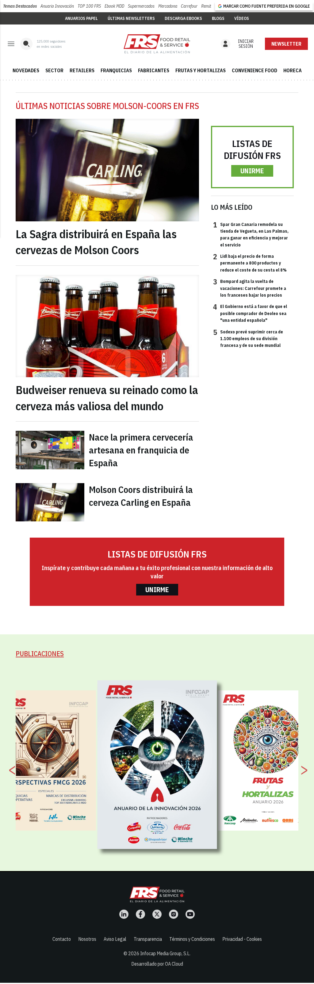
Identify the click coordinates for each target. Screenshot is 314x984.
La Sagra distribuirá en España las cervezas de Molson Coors (96, 242)
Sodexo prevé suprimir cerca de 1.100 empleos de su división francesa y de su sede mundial (248, 338)
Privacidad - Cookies (242, 939)
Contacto (61, 939)
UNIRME (252, 170)
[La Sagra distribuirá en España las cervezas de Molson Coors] (107, 170)
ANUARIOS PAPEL (81, 18)
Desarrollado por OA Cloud (157, 964)
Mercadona (167, 6)
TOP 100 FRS (89, 6)
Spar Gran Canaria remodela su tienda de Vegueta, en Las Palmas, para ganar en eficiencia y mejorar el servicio (251, 234)
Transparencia (148, 939)
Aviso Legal (115, 939)
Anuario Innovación (57, 6)
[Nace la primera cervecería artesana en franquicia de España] (50, 450)
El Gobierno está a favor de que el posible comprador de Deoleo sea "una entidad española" (250, 313)
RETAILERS (82, 70)
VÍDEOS (241, 18)
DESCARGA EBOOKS (183, 18)
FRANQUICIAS (116, 70)
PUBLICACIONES (40, 653)
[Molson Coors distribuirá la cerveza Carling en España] (50, 502)
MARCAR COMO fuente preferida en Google (266, 6)
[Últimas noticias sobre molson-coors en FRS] (157, 43)
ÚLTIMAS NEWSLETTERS (131, 18)
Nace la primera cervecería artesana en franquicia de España (141, 450)
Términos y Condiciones (192, 939)
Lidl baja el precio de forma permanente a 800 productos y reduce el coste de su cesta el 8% (250, 263)
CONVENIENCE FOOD (254, 70)
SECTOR (54, 70)
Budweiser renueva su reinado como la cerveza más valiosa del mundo (107, 397)
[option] (157, 764)
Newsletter (286, 44)
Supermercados (141, 6)
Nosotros (87, 939)
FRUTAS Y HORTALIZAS (200, 70)
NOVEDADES (26, 70)
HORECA (292, 70)
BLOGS (218, 18)
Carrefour (189, 6)
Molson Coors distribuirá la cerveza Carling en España (141, 495)
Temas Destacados (20, 6)
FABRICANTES (153, 70)
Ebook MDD (114, 6)
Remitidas (209, 6)
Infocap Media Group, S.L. (165, 953)
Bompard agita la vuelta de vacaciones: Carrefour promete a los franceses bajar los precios (249, 288)
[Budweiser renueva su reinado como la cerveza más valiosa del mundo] (107, 326)
